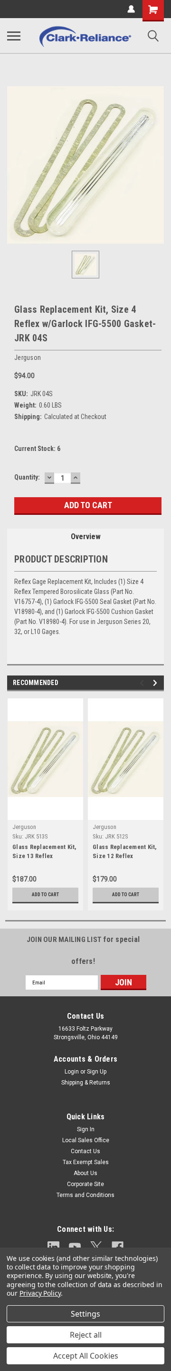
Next (156, 682)
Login (72, 1071)
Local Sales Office (85, 1140)
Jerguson (24, 826)
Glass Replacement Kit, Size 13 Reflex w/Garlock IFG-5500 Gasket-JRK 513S (44, 852)
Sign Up (96, 1071)
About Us (85, 1173)
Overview (86, 536)
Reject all (86, 1335)
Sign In (86, 1129)
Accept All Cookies (85, 1356)
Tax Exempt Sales (86, 1162)
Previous (143, 682)
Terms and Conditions (85, 1195)
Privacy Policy (40, 1293)
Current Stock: (37, 448)
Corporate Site (85, 1184)
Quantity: (27, 477)
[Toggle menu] (13, 35)
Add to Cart (45, 894)
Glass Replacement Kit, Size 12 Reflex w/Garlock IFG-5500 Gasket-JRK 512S (125, 852)
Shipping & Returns (85, 1082)
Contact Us (85, 1151)
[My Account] (131, 9)
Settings (85, 1314)
